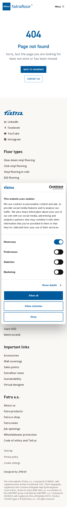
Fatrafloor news (14, 373)
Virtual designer (14, 384)
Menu (58, 6)
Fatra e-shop (12, 417)
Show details (49, 285)
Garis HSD (10, 329)
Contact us (33, 78)
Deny (33, 316)
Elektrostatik (12, 334)
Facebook (14, 127)
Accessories (11, 355)
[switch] (58, 252)
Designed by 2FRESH (15, 471)
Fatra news (11, 423)
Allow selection (33, 306)
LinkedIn (13, 122)
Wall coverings (13, 361)
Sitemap (8, 450)
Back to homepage (33, 69)
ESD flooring (11, 177)
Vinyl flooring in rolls (16, 172)
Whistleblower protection (20, 434)
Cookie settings (12, 462)
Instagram (14, 139)
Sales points (11, 367)
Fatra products (13, 411)
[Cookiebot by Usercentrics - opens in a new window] (49, 187)
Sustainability (12, 379)
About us (9, 405)
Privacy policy (11, 456)
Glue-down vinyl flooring (19, 160)
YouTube (13, 133)
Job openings (12, 429)
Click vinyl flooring (15, 166)
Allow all (34, 295)
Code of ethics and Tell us (20, 440)
